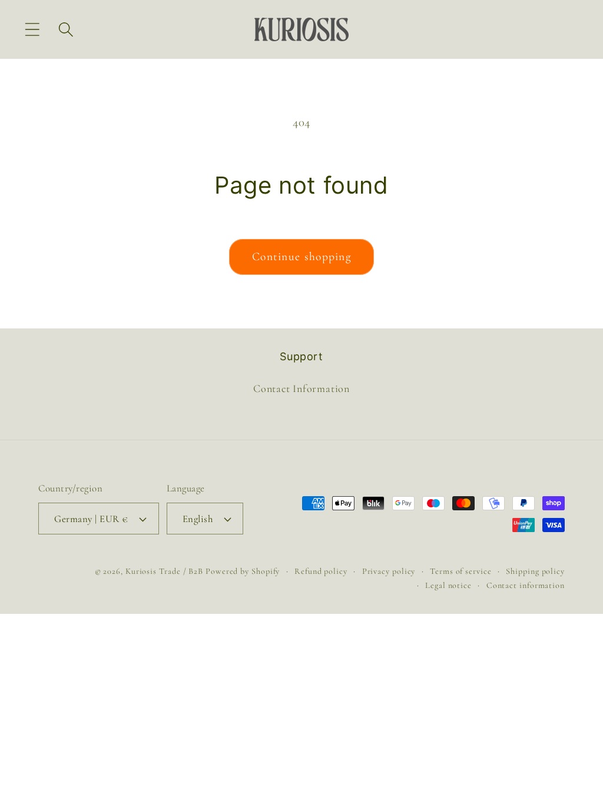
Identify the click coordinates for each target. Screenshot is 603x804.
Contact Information (301, 388)
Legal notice (448, 585)
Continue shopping (301, 257)
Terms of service (461, 571)
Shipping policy (535, 571)
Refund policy (320, 571)
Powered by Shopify (243, 571)
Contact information (525, 585)
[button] (32, 29)
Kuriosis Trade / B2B (165, 571)
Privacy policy (389, 571)
